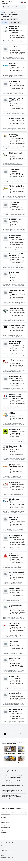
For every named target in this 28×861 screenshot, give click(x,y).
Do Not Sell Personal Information (7, 852)
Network (5, 3)
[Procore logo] (7, 1)
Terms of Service (4, 850)
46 (20, 733)
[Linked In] (1, 842)
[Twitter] (6, 842)
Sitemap (2, 855)
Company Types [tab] (5, 812)
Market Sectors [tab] (15, 812)
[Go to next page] (23, 734)
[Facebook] (4, 843)
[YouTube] (12, 842)
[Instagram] (9, 842)
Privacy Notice (4, 848)
